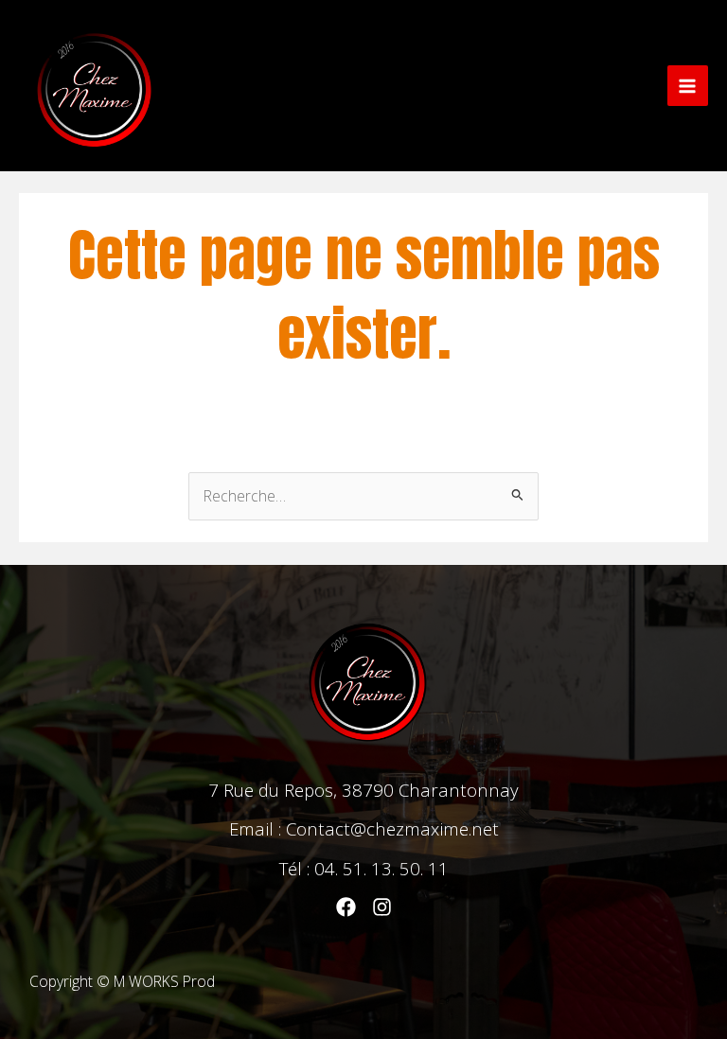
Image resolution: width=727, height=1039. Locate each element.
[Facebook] (346, 907)
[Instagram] (382, 907)
